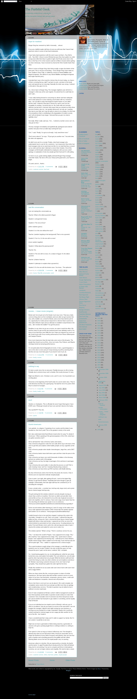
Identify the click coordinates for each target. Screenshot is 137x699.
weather (97, 204)
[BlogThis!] (61, 167)
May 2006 (102, 392)
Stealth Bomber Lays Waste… (85, 243)
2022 (99, 328)
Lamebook (82, 290)
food (96, 178)
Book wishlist (83, 83)
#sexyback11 (99, 295)
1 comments (49, 270)
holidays (97, 165)
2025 (99, 320)
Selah (97, 290)
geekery (97, 184)
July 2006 (102, 387)
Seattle (97, 235)
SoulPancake (83, 312)
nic (90, 37)
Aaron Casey (85, 199)
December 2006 (103, 369)
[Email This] (59, 167)
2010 (99, 357)
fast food (46, 169)
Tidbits (97, 264)
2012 (99, 352)
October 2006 (103, 377)
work (52, 273)
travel (97, 191)
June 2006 (102, 390)
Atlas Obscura (83, 271)
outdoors (98, 209)
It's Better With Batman (83, 287)
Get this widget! (31, 694)
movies (39, 357)
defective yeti (85, 257)
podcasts (98, 302)
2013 (99, 350)
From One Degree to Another (86, 249)
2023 (99, 325)
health (39, 391)
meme (97, 224)
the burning (84, 236)
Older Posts (70, 660)
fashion (97, 270)
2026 (99, 318)
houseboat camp (100, 299)
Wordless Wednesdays (99, 240)
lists (96, 253)
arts (96, 233)
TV (96, 211)
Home (52, 660)
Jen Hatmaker (85, 150)
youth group (98, 246)
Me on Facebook (84, 138)
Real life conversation (44, 273)
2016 (99, 343)
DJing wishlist (83, 87)
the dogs (97, 281)
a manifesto (98, 195)
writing (97, 188)
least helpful (82, 329)
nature (97, 220)
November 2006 (103, 373)
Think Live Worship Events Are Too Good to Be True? (86, 185)
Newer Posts (33, 660)
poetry (97, 286)
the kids (97, 136)
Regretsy (82, 307)
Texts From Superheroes (83, 321)
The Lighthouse (85, 194)
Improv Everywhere (85, 284)
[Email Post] (56, 166)
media (97, 176)
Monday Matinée (100, 215)
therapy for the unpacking (85, 167)
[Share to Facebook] (65, 167)
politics (56, 654)
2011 (99, 355)
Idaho (97, 275)
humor (35, 273)
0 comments (49, 355)
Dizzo (99, 668)
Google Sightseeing (85, 280)
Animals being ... (84, 269)
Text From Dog (83, 316)
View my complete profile (86, 51)
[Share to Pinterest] (66, 167)
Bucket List (98, 284)
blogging (97, 167)
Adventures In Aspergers (85, 207)
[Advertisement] (51, 187)
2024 (99, 323)
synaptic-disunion (84, 234)
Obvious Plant (83, 299)
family (35, 357)
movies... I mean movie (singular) (41, 311)
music (97, 139)
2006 (99, 367)
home (97, 202)
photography (99, 213)
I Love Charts (83, 282)
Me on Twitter (83, 141)
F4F (96, 186)
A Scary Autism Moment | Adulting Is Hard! (86, 211)
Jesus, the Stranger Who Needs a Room (86, 252)
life (96, 134)
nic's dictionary (99, 293)
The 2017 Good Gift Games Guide (86, 259)
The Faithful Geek (37, 9)
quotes (97, 255)
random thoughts (100, 180)
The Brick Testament (85, 324)
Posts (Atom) (40, 664)
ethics (45, 654)
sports (35, 415)
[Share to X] (63, 167)
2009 (99, 360)
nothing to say (34, 366)
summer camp (99, 308)
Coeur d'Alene (99, 206)
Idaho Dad (84, 173)
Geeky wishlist (83, 89)
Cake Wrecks (83, 277)
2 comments (49, 166)
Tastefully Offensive (85, 314)
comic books (99, 226)
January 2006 (103, 425)
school (97, 197)
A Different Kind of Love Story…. (86, 153)
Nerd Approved (83, 295)
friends (97, 169)
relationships (99, 229)
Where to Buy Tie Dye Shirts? (86, 175)
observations (99, 148)
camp (97, 306)
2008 (99, 362)
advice (97, 174)
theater (97, 259)
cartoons (97, 297)
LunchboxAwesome (85, 292)
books (97, 200)
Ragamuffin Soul (86, 217)
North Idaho (98, 217)
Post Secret (82, 305)
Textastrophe (83, 318)
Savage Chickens (84, 309)
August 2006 (103, 385)
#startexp (98, 266)
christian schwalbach (85, 192)
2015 (99, 345)
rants (96, 193)
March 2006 (102, 397)
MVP (30, 400)
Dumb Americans (35, 424)
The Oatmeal (83, 327)
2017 (99, 340)
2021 (99, 330)
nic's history (98, 143)
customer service (38, 169)
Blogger (68, 670)
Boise (97, 261)
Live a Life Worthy (84, 159)
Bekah (97, 248)
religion (97, 150)
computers (98, 288)
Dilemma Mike (85, 241)
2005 (99, 429)
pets (96, 250)
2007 (99, 365)
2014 (99, 347)
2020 (99, 333)
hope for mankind (35, 41)
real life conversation (36, 207)
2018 (99, 338)
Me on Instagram (84, 143)
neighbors (98, 273)
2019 (99, 335)
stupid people (63, 654)
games (97, 277)
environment (99, 268)
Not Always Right (84, 297)
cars (96, 257)
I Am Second (99, 304)
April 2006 (102, 395)
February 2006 (103, 400)
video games (99, 231)
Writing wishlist (83, 85)
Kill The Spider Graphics (85, 219)
